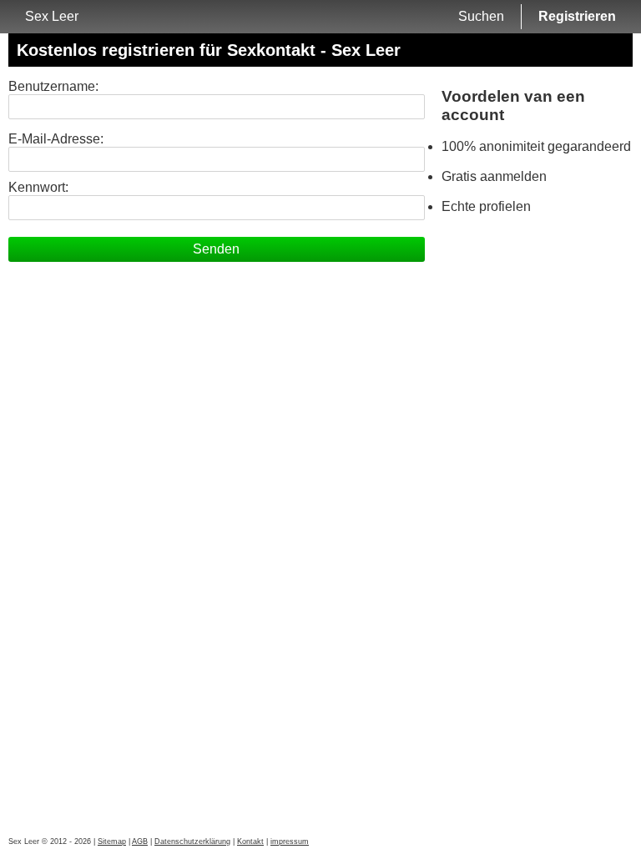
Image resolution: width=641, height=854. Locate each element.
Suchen (481, 16)
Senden (216, 249)
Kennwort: (38, 187)
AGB (140, 841)
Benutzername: (53, 86)
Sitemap (112, 841)
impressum (289, 841)
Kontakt (250, 841)
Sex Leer (51, 16)
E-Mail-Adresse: (55, 139)
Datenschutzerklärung (192, 841)
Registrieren (577, 16)
